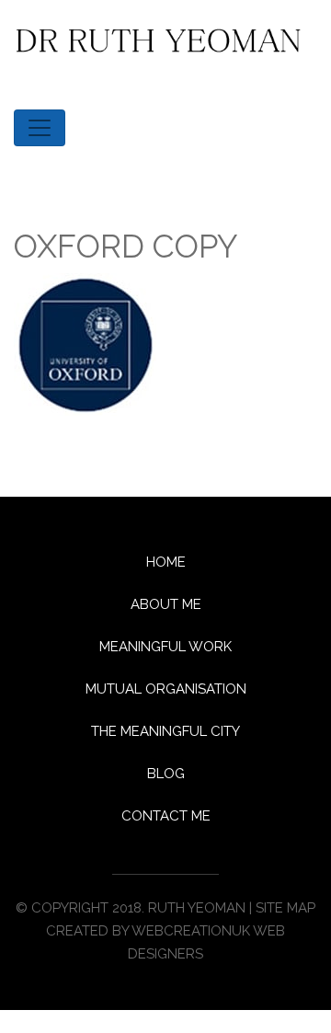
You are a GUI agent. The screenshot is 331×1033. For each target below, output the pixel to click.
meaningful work (165, 646)
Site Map (285, 908)
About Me (166, 604)
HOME (166, 562)
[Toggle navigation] (39, 127)
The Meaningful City (165, 731)
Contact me (166, 816)
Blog (166, 773)
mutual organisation (166, 689)
